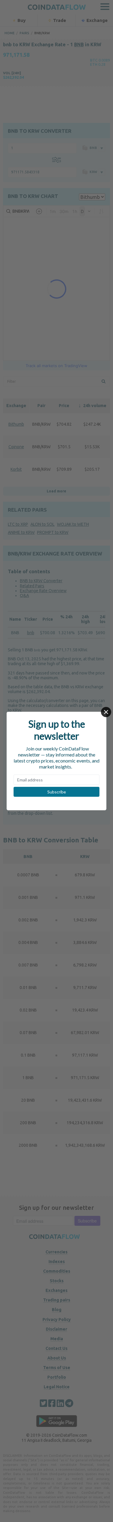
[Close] (106, 712)
